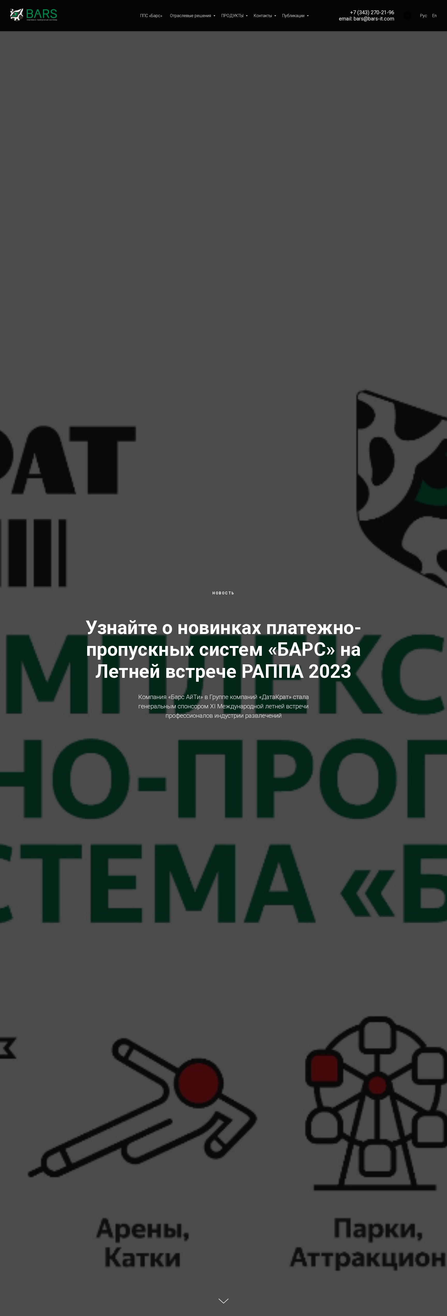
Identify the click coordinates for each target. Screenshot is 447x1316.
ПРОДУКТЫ (232, 15)
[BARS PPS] (407, 15)
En (434, 15)
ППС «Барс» (151, 15)
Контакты (263, 15)
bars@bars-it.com (374, 19)
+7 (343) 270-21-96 (372, 12)
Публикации (294, 15)
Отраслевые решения (191, 15)
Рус (423, 15)
